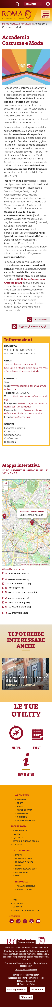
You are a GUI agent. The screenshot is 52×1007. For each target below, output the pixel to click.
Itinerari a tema (23, 858)
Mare (18, 876)
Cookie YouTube (27, 984)
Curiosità (18, 845)
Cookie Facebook (27, 980)
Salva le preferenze (16, 989)
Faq (15, 900)
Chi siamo (18, 903)
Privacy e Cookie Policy (26, 969)
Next (46, 675)
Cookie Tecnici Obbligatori (27, 974)
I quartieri (18, 838)
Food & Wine (21, 872)
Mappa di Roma (24, 889)
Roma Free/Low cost (26, 869)
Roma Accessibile (26, 886)
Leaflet (23, 564)
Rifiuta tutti (26, 997)
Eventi (18, 855)
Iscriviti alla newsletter (26, 910)
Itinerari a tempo (24, 862)
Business (21, 800)
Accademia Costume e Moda (32, 511)
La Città (17, 834)
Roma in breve (20, 831)
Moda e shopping (26, 820)
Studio (20, 806)
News (18, 865)
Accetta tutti (37, 989)
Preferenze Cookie (26, 942)
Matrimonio (23, 813)
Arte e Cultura (24, 810)
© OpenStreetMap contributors (38, 564)
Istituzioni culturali (22, 23)
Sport (20, 803)
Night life (22, 817)
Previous (5, 675)
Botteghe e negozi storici (26, 841)
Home (5, 23)
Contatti (17, 907)
